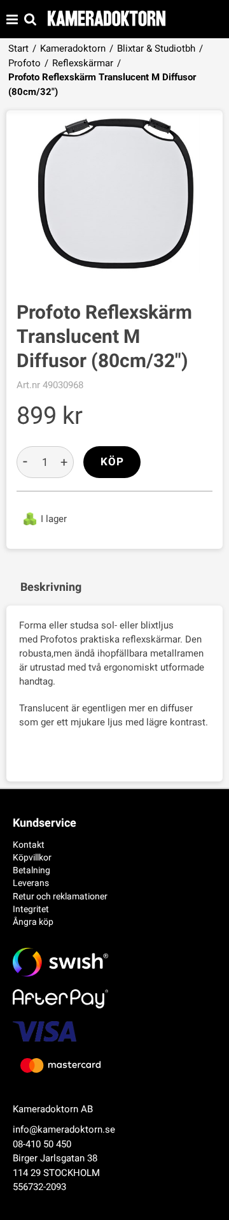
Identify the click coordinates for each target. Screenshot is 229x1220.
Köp (112, 462)
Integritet (31, 909)
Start (18, 48)
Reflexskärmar (82, 63)
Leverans (31, 883)
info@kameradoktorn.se (64, 1129)
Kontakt (29, 844)
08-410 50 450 (42, 1144)
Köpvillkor (32, 857)
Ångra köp (33, 922)
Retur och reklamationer (60, 896)
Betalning (31, 870)
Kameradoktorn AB (53, 1109)
